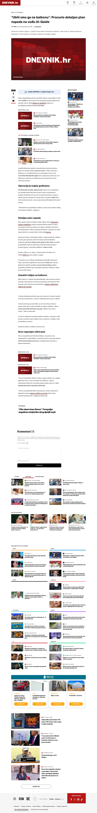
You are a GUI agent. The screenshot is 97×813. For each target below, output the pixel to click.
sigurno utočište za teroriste (39, 393)
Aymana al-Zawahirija (39, 103)
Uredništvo (16, 806)
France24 (48, 232)
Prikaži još (36, 786)
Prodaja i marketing (26, 806)
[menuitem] (87, 3)
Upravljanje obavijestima (22, 809)
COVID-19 (26, 255)
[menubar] (87, 2)
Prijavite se (39, 465)
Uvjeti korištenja (36, 806)
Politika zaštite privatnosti (48, 806)
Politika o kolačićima (62, 806)
